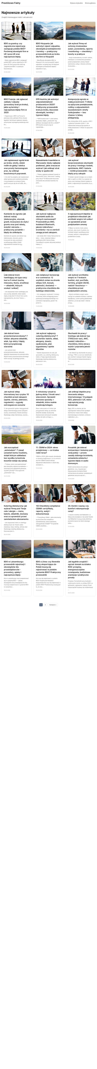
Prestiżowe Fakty (11, 3)
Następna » (52, 605)
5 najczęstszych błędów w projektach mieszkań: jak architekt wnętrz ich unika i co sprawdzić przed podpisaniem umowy (80, 219)
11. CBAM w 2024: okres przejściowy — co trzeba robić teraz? (47, 450)
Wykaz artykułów (76, 3)
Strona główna (90, 3)
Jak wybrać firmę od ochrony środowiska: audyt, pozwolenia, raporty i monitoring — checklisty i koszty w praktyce (80, 48)
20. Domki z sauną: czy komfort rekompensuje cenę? (78, 508)
